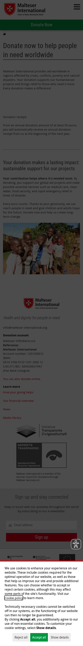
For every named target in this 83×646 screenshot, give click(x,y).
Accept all (39, 637)
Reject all (21, 637)
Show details (60, 637)
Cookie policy (14, 598)
